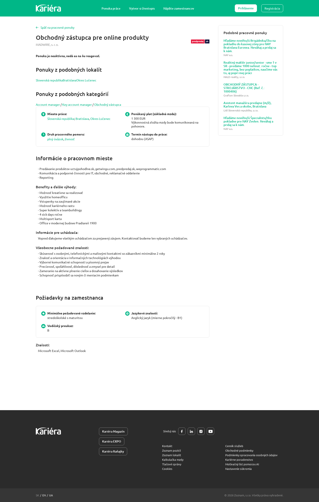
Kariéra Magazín (113, 431)
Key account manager (77, 104)
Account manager (48, 104)
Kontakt (167, 446)
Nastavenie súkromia (238, 469)
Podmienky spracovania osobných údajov (251, 455)
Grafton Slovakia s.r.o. (236, 95)
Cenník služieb (234, 446)
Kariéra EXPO (111, 441)
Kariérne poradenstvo (239, 459)
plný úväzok (55, 139)
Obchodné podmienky (239, 450)
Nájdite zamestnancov (178, 8)
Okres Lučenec (86, 80)
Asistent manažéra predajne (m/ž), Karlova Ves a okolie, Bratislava (247, 104)
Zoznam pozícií (171, 450)
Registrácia (272, 8)
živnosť (70, 139)
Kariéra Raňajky (113, 451)
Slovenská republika (49, 80)
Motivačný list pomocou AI (242, 464)
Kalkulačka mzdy (172, 459)
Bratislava (69, 80)
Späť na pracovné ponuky (57, 27)
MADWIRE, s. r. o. (47, 44)
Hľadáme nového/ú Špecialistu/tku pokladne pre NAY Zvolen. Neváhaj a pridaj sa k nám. (248, 121)
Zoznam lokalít (171, 455)
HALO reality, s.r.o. (234, 77)
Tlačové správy (171, 464)
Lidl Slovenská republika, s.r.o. (241, 110)
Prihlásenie (246, 8)
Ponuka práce (111, 8)
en (44, 495)
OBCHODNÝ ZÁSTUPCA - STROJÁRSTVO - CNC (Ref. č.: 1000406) (244, 88)
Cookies (167, 469)
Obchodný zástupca (107, 104)
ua (51, 495)
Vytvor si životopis (142, 8)
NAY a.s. (228, 55)
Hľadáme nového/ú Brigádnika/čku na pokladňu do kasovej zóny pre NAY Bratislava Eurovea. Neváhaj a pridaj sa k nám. (250, 46)
